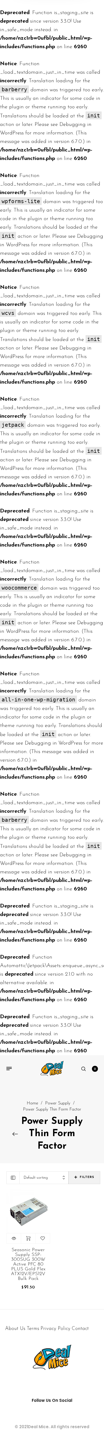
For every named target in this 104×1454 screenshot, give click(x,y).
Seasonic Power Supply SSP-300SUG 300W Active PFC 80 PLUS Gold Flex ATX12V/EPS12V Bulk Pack (28, 1264)
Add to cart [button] (28, 1238)
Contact (80, 1328)
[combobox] (44, 1178)
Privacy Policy (55, 1328)
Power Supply (57, 1103)
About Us (15, 1328)
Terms (33, 1328)
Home (32, 1103)
